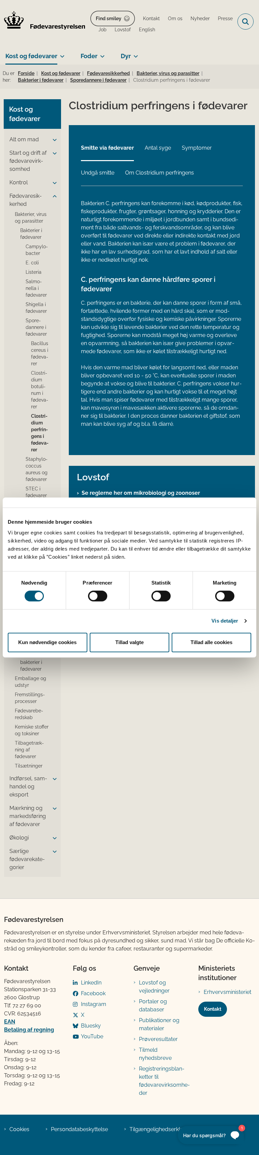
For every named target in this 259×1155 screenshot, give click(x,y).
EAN (9, 1021)
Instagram (93, 1004)
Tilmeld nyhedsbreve (155, 1054)
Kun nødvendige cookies (47, 642)
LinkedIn (91, 982)
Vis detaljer (224, 621)
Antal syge (158, 148)
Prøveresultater (158, 1039)
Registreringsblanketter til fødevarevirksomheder (164, 1081)
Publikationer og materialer (159, 1024)
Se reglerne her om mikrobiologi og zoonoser (141, 493)
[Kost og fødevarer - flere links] (60, 53)
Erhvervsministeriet (227, 992)
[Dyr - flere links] (134, 53)
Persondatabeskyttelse (79, 1129)
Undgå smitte (97, 173)
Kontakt (212, 1009)
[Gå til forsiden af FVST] (42, 21)
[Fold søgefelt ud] (245, 21)
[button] (53, 140)
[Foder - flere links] (101, 53)
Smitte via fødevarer (107, 148)
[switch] (97, 596)
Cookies (19, 1129)
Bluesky (91, 1025)
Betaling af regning (29, 1030)
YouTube (92, 1036)
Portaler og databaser (153, 1005)
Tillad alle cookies (211, 642)
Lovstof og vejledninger (154, 986)
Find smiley (108, 18)
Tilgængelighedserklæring (162, 1129)
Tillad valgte (129, 642)
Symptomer (197, 148)
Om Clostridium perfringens (159, 173)
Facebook (93, 993)
